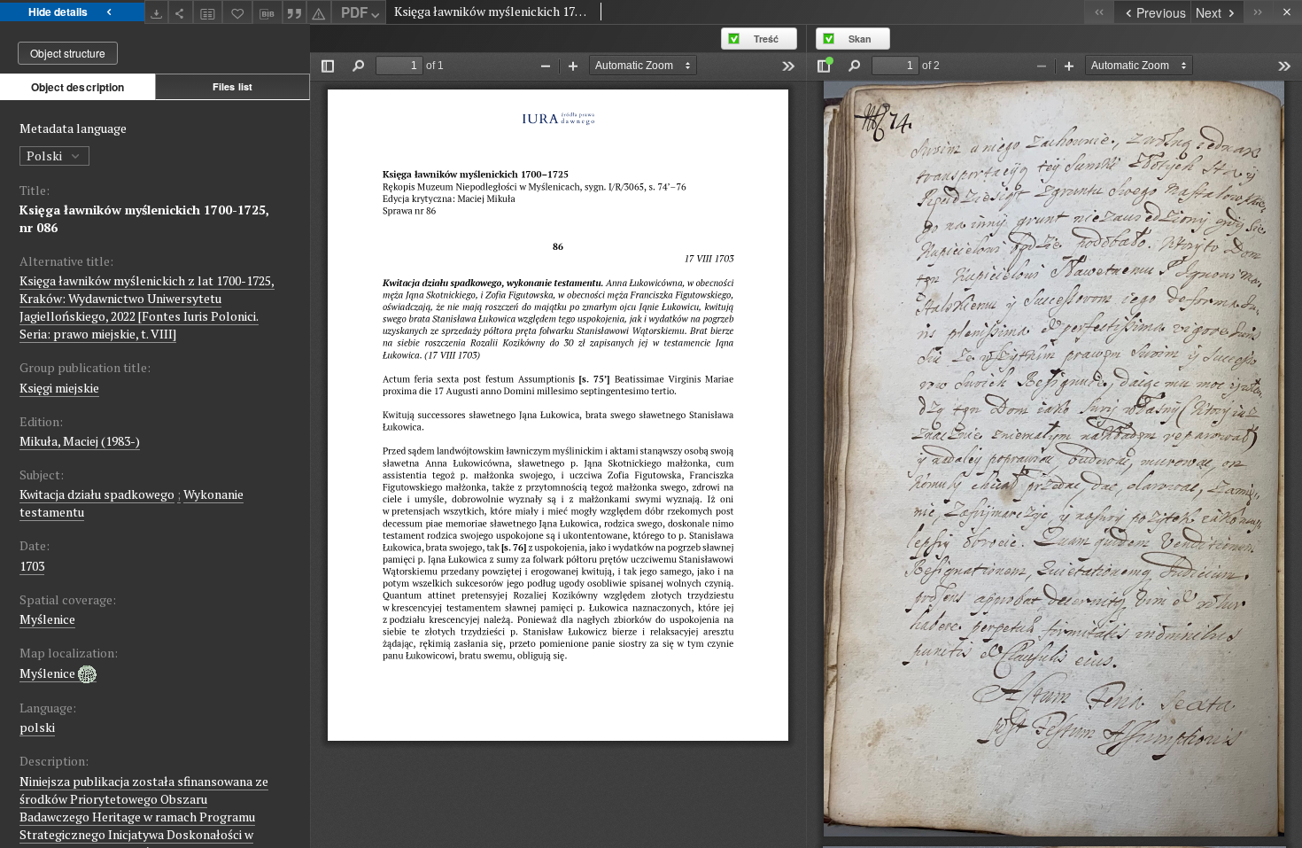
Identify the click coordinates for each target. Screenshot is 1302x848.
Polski (46, 155)
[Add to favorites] (237, 12)
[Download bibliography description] (267, 12)
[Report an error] (318, 12)
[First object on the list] (1098, 12)
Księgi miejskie (59, 387)
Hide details (58, 11)
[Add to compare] (208, 12)
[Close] (1287, 12)
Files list (232, 86)
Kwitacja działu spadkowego (96, 494)
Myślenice (47, 619)
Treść (766, 38)
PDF (354, 12)
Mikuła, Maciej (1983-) (79, 440)
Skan (860, 38)
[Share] (180, 12)
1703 (31, 565)
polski (37, 727)
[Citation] (295, 12)
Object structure (67, 52)
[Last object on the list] (1258, 12)
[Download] (156, 12)
